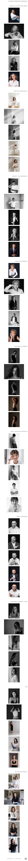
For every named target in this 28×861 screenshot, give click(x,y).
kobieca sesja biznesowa (21, 261)
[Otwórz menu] (26, 859)
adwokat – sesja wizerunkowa (19, 176)
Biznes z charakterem (22, 516)
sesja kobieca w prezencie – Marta (18, 601)
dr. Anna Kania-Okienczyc (21, 771)
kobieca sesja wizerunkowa (20, 91)
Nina (26, 686)
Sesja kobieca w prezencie (21, 346)
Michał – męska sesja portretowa (19, 431)
